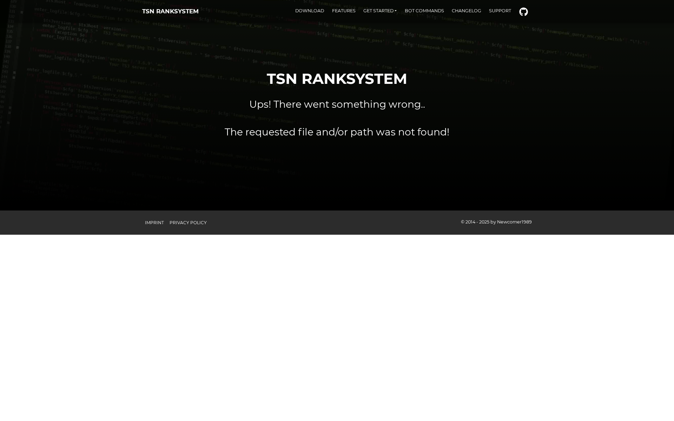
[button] (380, 11)
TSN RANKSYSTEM (170, 11)
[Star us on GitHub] (523, 12)
